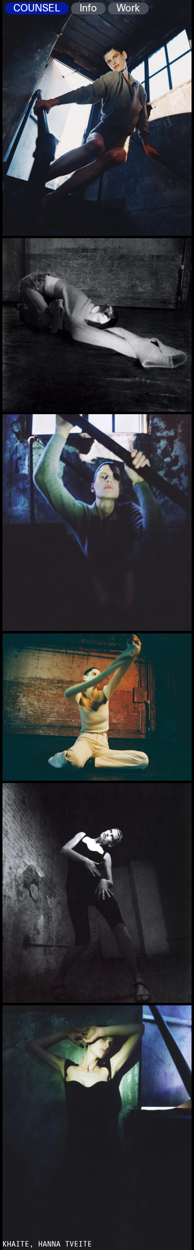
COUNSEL (36, 8)
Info (88, 8)
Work (128, 8)
